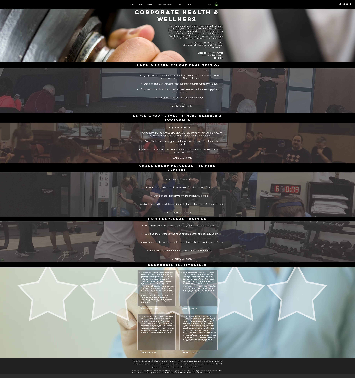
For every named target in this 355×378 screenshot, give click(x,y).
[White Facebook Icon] (350, 4)
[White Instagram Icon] (344, 4)
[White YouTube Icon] (347, 4)
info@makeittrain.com (143, 363)
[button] (216, 4)
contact (197, 360)
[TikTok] (340, 4)
